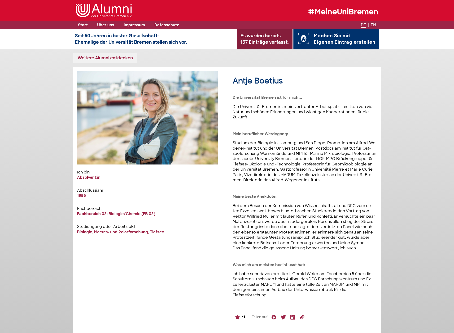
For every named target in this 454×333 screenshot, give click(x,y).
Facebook (274, 317)
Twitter (283, 317)
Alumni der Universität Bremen (104, 10)
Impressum (134, 24)
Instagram (292, 317)
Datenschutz (166, 24)
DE (363, 24)
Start (83, 24)
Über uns (105, 24)
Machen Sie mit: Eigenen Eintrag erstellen (344, 39)
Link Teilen (302, 317)
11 (243, 317)
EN (373, 24)
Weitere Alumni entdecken (105, 58)
